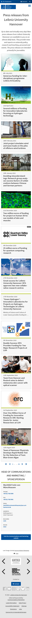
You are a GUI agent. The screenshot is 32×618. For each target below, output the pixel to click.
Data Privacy (22, 603)
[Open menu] (29, 7)
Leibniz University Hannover (18, 595)
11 (19, 464)
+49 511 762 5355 (8, 493)
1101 (4, 521)
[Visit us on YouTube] (9, 588)
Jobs (20, 609)
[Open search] (30, 2)
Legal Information (11, 603)
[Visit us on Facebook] (5, 588)
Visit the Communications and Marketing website (16, 537)
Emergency (13, 609)
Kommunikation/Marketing (22, 550)
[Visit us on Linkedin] (27, 588)
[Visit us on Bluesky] (23, 588)
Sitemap (24, 606)
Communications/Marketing (16, 600)
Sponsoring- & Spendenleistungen (16, 612)
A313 (4, 527)
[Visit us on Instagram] (14, 588)
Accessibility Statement (12, 606)
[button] (3, 561)
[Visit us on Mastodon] (18, 588)
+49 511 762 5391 (8, 499)
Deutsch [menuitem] (24, 1)
